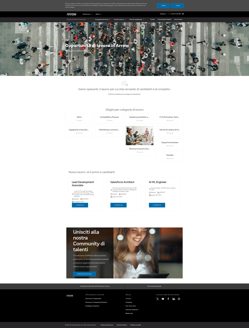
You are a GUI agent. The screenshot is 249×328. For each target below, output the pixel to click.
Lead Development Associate (83, 184)
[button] (163, 14)
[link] (74, 296)
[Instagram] (179, 299)
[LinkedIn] (174, 299)
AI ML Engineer (158, 182)
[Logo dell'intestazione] (71, 14)
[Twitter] (158, 299)
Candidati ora (80, 205)
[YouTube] (163, 299)
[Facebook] (168, 299)
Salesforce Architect (122, 182)
